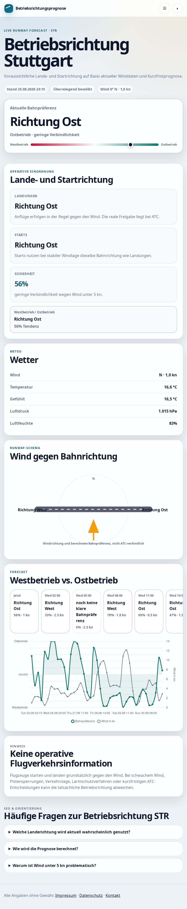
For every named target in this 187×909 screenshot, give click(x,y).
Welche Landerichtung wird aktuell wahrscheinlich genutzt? (71, 832)
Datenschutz (91, 895)
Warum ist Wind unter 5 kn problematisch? (54, 865)
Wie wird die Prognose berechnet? (45, 848)
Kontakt (113, 895)
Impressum (65, 895)
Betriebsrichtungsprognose (41, 8)
